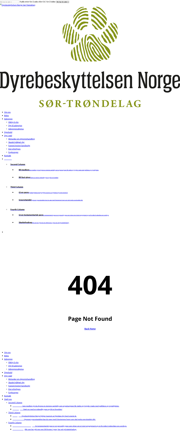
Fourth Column (15, 422)
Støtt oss (8, 399)
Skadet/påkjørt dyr (16, 382)
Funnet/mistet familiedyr (19, 385)
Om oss (7, 352)
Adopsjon (8, 359)
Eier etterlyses (14, 389)
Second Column (15, 402)
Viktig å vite (13, 362)
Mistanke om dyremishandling (21, 379)
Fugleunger (13, 392)
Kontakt (7, 395)
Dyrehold (8, 372)
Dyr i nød (8, 375)
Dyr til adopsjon (15, 365)
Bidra (6, 355)
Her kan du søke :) (62, 2)
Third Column (14, 412)
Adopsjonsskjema (16, 369)
